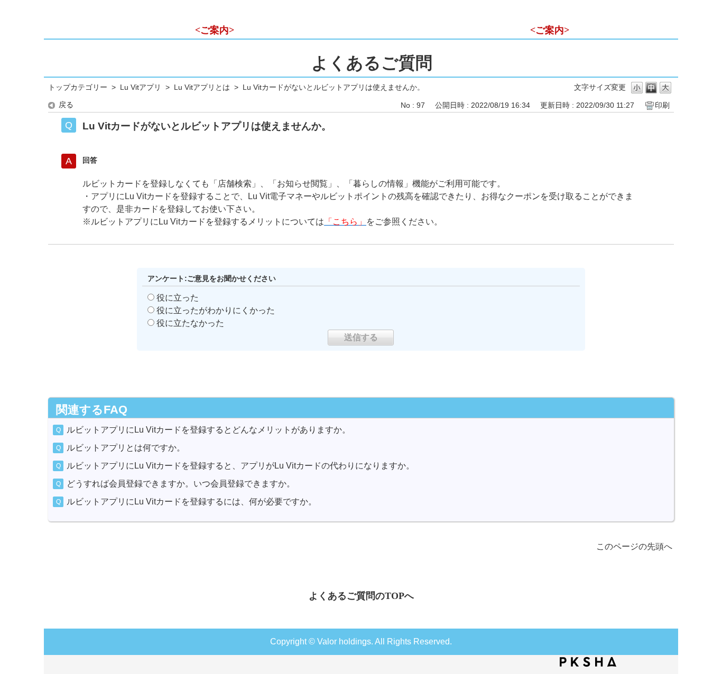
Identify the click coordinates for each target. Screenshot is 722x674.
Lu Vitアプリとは (202, 87)
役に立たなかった (190, 323)
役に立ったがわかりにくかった (215, 310)
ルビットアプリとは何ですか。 (126, 447)
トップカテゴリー (77, 87)
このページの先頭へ (634, 546)
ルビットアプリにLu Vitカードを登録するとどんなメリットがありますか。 (208, 429)
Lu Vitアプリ (140, 87)
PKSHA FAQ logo (588, 662)
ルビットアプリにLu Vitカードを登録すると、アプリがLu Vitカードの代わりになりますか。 (240, 465)
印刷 (662, 105)
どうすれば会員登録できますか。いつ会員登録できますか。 (181, 483)
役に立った (177, 297)
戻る (66, 105)
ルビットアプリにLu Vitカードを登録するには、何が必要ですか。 (192, 501)
